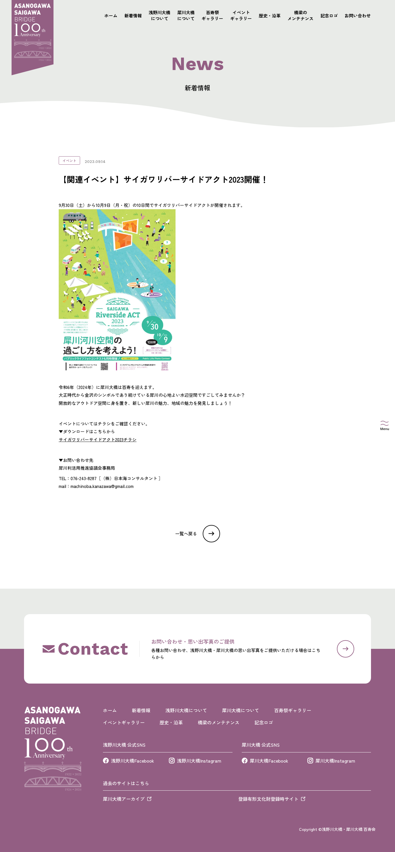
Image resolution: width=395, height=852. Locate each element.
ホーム (110, 15)
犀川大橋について (186, 15)
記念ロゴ (329, 15)
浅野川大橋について (159, 15)
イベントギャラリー (241, 15)
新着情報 (133, 15)
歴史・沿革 (269, 15)
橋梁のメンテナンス (300, 15)
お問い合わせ (358, 15)
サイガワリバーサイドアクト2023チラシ (97, 439)
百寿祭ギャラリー (212, 15)
